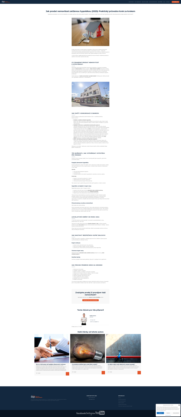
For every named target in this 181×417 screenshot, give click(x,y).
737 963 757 (92, 320)
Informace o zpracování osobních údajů (125, 406)
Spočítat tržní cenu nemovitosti (90, 300)
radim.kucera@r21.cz (94, 321)
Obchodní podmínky (168, 415)
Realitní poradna (121, 402)
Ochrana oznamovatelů (122, 404)
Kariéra (119, 397)
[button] (179, 405)
